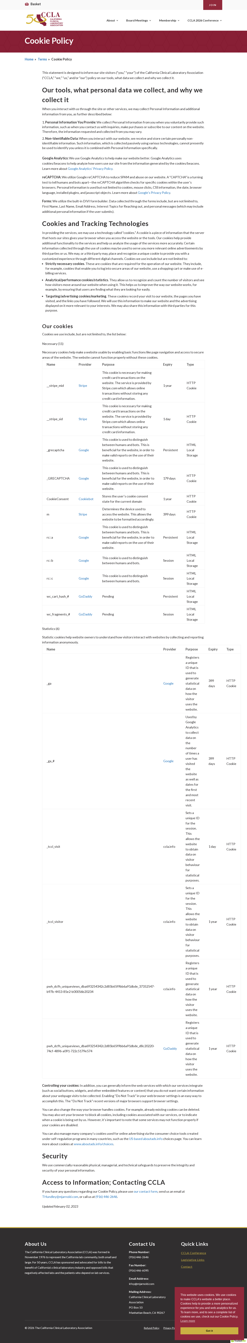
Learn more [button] (187, 1320)
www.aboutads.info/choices (93, 1144)
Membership (167, 20)
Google (84, 450)
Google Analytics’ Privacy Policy (90, 169)
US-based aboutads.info (146, 1139)
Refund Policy (151, 1328)
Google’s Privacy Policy (154, 193)
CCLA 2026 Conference (203, 20)
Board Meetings (137, 20)
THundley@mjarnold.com (60, 1197)
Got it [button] (209, 1330)
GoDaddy (85, 596)
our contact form (145, 1191)
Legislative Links (193, 1259)
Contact (186, 1266)
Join (212, 4)
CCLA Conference (193, 1253)
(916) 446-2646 (106, 1197)
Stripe (83, 386)
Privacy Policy (171, 1328)
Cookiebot (86, 499)
